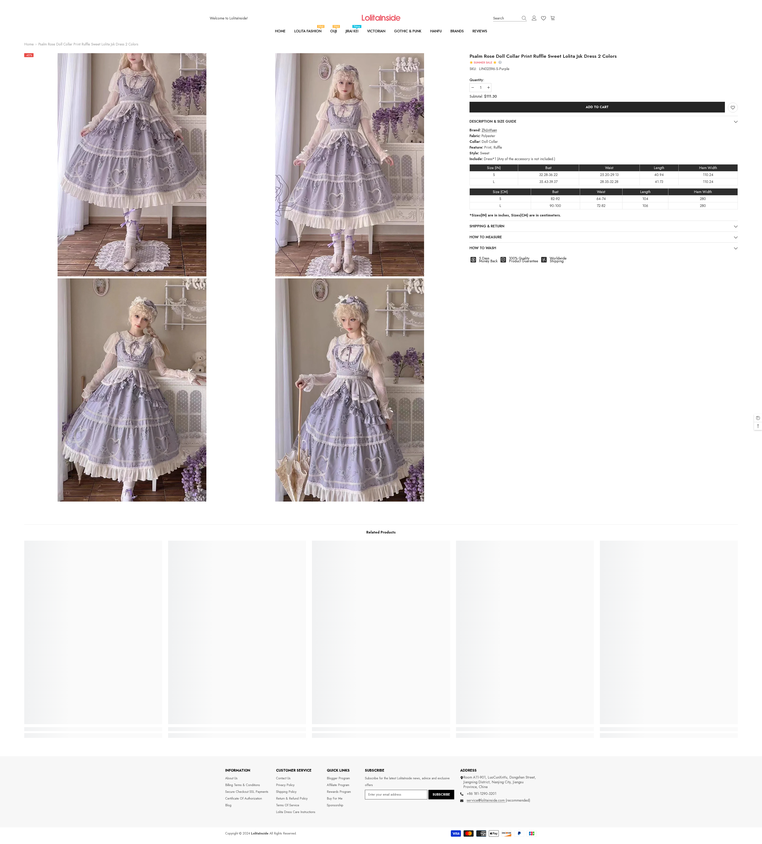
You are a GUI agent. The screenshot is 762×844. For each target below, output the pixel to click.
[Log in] (534, 18)
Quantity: (477, 80)
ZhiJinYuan (489, 130)
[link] (93, 729)
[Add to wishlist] (733, 107)
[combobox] (506, 18)
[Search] (510, 18)
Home (29, 44)
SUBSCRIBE (441, 794)
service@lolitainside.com (486, 800)
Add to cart (597, 107)
